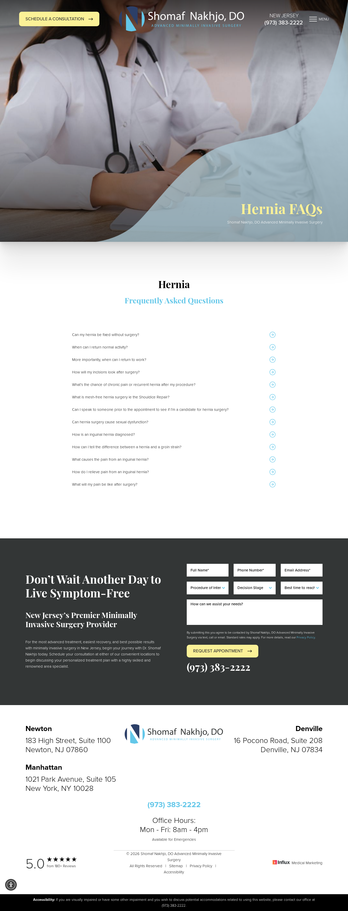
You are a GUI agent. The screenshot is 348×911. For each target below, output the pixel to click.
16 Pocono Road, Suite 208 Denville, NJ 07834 (278, 745)
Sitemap (176, 865)
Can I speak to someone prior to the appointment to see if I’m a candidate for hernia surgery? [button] (150, 409)
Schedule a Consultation (54, 19)
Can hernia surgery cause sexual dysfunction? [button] (110, 422)
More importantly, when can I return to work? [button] (109, 359)
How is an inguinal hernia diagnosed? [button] (103, 434)
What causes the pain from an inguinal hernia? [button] (110, 459)
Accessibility (174, 872)
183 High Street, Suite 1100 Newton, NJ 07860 (68, 745)
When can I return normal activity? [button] (100, 347)
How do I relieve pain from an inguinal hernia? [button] (110, 471)
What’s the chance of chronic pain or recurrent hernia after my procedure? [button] (133, 384)
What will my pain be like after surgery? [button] (104, 484)
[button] (11, 885)
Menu (324, 19)
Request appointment (218, 651)
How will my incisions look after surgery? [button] (106, 372)
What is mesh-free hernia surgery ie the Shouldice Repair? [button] (120, 397)
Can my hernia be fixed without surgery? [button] (105, 334)
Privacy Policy (306, 637)
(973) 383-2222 (283, 22)
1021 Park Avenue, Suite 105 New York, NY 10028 (70, 783)
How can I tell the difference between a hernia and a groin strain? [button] (126, 447)
